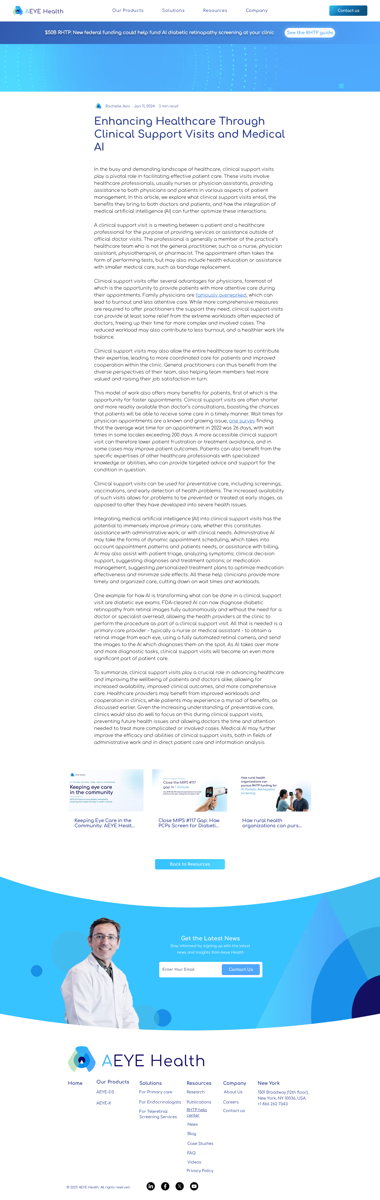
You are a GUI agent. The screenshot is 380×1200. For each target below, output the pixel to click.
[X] (180, 1186)
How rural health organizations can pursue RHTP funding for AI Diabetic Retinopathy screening (273, 823)
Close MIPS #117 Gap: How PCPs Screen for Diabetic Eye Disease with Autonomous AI (188, 823)
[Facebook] (165, 1186)
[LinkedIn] (151, 1186)
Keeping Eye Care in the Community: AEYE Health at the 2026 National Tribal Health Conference (104, 823)
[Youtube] (194, 1186)
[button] (128, 10)
